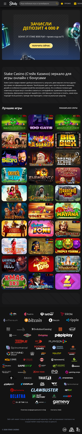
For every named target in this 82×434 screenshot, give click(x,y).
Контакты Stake (56, 410)
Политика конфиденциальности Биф (33, 410)
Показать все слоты (68, 108)
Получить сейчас (41, 45)
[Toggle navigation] (5, 3)
